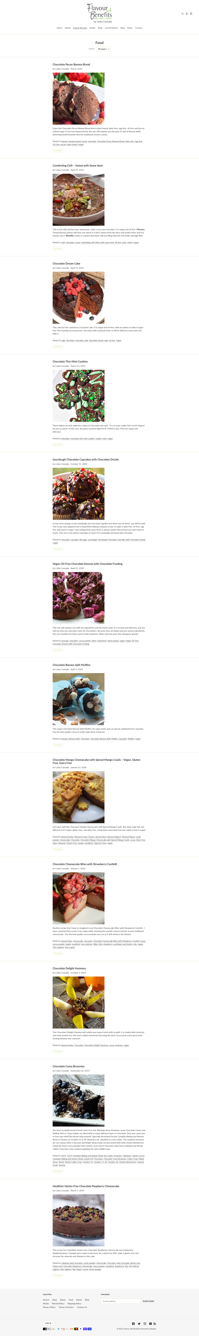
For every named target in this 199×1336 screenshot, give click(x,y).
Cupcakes (123, 738)
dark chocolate (123, 1263)
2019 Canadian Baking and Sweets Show (85, 1155)
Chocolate (85, 738)
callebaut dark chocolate (72, 1263)
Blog (87, 1299)
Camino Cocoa (138, 1155)
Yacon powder (95, 1269)
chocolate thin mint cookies (82, 438)
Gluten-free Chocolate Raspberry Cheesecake (72, 1266)
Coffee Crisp (132, 1159)
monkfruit (89, 843)
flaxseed (62, 843)
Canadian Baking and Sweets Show (68, 1159)
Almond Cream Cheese (84, 836)
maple (68, 944)
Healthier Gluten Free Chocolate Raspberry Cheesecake (86, 1186)
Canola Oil (88, 1159)
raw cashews (86, 944)
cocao (77, 242)
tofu (135, 944)
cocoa (132, 840)
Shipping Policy (74, 1303)
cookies (98, 438)
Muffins (131, 738)
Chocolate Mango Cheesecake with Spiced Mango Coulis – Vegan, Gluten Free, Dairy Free (96, 761)
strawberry (107, 944)
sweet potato (113, 640)
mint (105, 438)
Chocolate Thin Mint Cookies (70, 361)
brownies (118, 1155)
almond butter (67, 836)
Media (46, 1303)
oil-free (118, 242)
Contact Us (82, 1307)
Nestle (61, 1162)
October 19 (88, 1162)
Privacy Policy (49, 1307)
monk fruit (101, 640)
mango (81, 843)
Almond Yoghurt (114, 836)
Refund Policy (58, 1303)
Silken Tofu (97, 944)
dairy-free (129, 141)
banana (64, 141)
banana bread (75, 141)
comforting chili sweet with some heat (97, 242)
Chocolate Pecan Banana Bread (71, 64)
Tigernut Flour (100, 843)
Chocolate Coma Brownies (68, 1066)
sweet (129, 242)
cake (63, 340)
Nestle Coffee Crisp (73, 1162)
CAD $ (48, 1323)
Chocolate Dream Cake (66, 263)
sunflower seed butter (122, 944)
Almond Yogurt (128, 836)
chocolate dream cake (98, 340)
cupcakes (74, 539)
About (63, 1299)
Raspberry (119, 1266)
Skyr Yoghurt (65, 1269)
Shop (54, 1299)
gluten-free (135, 1263)
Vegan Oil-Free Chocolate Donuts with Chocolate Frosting (88, 563)
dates (94, 640)
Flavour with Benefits (132, 1329)
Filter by (91, 49)
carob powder (89, 1263)
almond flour (100, 836)
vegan (81, 144)
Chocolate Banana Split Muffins (71, 665)
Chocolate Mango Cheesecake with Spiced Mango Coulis (104, 840)
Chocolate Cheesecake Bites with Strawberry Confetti (85, 864)
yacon (85, 1269)
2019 (63, 1155)
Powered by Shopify (148, 1329)
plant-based (72, 144)
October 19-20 (100, 1162)
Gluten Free (71, 843)
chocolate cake (81, 340)
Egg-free (138, 141)
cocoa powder (85, 640)
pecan (63, 144)
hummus (119, 1045)
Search (46, 1299)
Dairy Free (140, 840)
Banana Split (74, 738)
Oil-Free (56, 144)
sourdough (92, 539)
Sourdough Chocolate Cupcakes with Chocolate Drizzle (86, 459)
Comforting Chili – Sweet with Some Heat (78, 165)
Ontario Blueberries (127, 1162)
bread (84, 141)
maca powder (99, 1266)
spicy (124, 242)
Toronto (62, 1165)
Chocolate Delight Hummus (69, 968)
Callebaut (127, 1155)
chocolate (92, 141)
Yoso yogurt (70, 947)
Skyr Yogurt (77, 1269)
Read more (58, 151)
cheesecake (65, 840)
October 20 (113, 1162)
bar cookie (108, 1155)
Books (79, 1299)
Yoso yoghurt (58, 947)
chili (63, 242)
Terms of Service (66, 1307)
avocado (65, 640)
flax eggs (83, 539)
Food (71, 1299)
